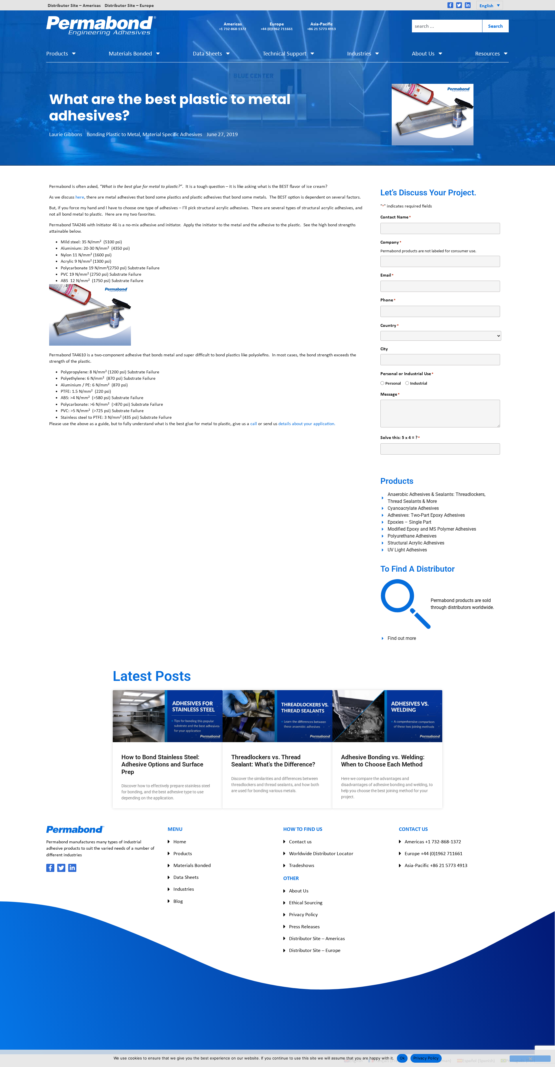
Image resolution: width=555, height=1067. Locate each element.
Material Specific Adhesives (172, 134)
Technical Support (284, 53)
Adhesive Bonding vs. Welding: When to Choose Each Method (383, 761)
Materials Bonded (130, 53)
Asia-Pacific (321, 26)
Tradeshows (301, 865)
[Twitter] (459, 5)
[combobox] (447, 26)
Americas (232, 26)
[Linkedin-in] (468, 5)
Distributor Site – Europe (129, 5)
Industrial (416, 383)
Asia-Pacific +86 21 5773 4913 (436, 865)
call (253, 423)
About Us (423, 53)
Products (57, 53)
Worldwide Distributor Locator (321, 853)
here (79, 197)
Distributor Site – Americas (74, 5)
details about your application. (306, 423)
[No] (530, 1058)
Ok (402, 1058)
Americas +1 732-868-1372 (433, 841)
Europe (277, 26)
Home (179, 841)
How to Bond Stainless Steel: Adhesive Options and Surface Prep (162, 764)
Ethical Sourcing (305, 902)
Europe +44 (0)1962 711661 (433, 853)
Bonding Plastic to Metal (113, 134)
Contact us (300, 841)
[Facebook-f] (450, 5)
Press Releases (304, 926)
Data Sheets (207, 53)
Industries (359, 53)
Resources (487, 53)
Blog (178, 901)
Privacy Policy (303, 914)
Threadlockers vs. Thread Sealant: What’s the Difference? (273, 761)
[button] (489, 5)
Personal (391, 383)
